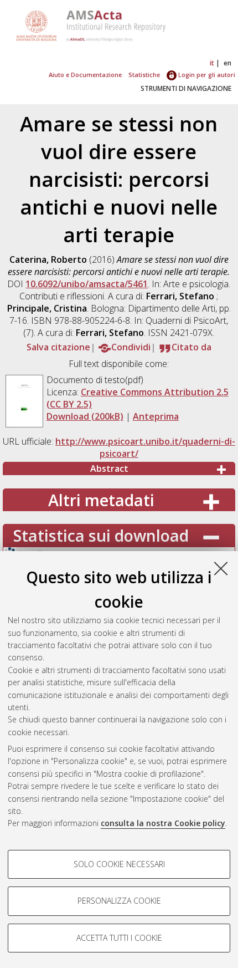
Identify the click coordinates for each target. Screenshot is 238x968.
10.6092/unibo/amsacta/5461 (86, 284)
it (212, 63)
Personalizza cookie (119, 900)
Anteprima (156, 416)
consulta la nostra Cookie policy (163, 823)
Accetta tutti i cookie (119, 938)
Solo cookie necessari (119, 864)
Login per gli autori (206, 74)
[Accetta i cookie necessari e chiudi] (221, 568)
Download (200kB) (84, 416)
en (227, 63)
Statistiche (144, 74)
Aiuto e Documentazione (85, 74)
